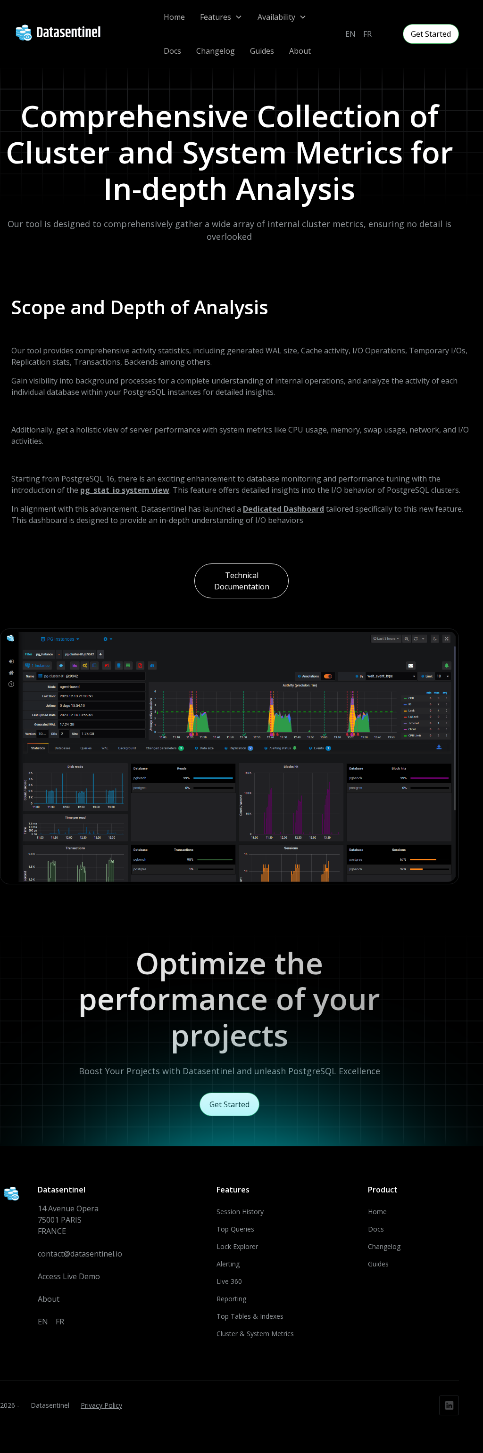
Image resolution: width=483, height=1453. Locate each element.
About (300, 51)
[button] (221, 17)
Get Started (431, 34)
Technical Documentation (241, 581)
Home (174, 17)
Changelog (215, 51)
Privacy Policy (101, 1405)
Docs (172, 51)
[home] (62, 34)
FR (367, 34)
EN (350, 34)
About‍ (48, 1299)
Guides (262, 51)
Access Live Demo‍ (69, 1276)
